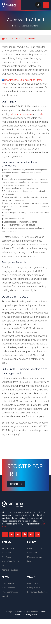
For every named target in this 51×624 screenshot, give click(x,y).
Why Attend (6, 557)
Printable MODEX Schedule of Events (19, 38)
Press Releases (8, 588)
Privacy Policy (31, 615)
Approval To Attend (10, 570)
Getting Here (32, 583)
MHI (20, 612)
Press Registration (9, 583)
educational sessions (21, 114)
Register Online (8, 548)
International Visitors (10, 561)
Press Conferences (10, 592)
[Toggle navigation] (46, 5)
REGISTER (14, 484)
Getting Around (33, 588)
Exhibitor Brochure (34, 548)
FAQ (3, 565)
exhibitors (42, 114)
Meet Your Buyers (34, 557)
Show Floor (6, 553)
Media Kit (5, 596)
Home (15, 26)
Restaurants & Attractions (38, 592)
